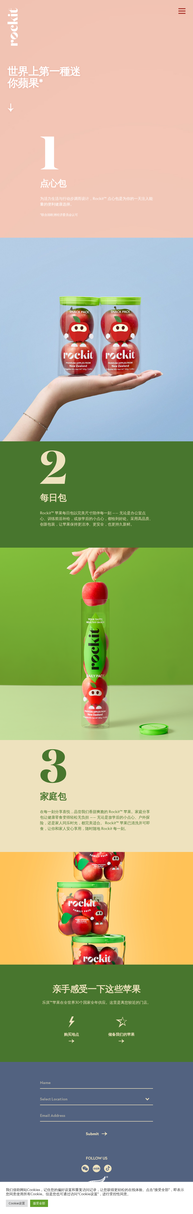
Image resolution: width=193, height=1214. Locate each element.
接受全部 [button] (39, 1203)
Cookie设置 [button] (17, 1203)
